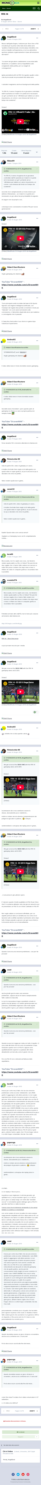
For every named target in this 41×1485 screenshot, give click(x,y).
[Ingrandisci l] (22, 274)
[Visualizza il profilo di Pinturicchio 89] (4, 460)
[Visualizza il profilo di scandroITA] (4, 581)
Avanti (33, 29)
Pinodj (5, 1459)
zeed (9, 970)
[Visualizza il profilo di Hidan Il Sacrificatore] (4, 268)
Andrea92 (11, 339)
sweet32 (11, 489)
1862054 (23, 352)
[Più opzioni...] (37, 38)
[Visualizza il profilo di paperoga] (4, 1144)
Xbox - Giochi (17, 21)
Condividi (21, 1432)
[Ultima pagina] (38, 28)
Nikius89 (11, 161)
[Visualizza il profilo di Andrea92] (4, 341)
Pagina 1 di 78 (19, 29)
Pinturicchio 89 (13, 459)
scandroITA (12, 580)
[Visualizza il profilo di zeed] (4, 971)
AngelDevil (7, 19)
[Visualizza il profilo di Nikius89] (4, 162)
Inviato (14, 39)
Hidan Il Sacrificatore (16, 267)
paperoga (11, 1142)
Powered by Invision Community (20, 1482)
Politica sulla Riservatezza (20, 1479)
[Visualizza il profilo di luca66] (4, 555)
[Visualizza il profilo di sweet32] (4, 490)
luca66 (10, 554)
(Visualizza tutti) (8, 1453)
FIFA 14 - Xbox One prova (10, 638)
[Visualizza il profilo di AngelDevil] (4, 38)
